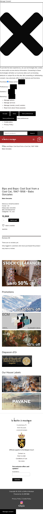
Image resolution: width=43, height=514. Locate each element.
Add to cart (13, 220)
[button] (21, 35)
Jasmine (4, 229)
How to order (21, 456)
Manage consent (8, 511)
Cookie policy (8, 122)
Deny (14, 113)
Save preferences (8, 118)
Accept (5, 113)
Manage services (9, 103)
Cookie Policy (26, 499)
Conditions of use (21, 458)
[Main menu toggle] (34, 139)
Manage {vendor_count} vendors (14, 105)
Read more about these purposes (15, 108)
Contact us (21, 453)
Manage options (9, 100)
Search (32, 133)
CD (10, 211)
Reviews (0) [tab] (6, 238)
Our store (21, 461)
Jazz (13, 211)
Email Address (15, 471)
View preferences (27, 113)
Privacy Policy (8, 124)
